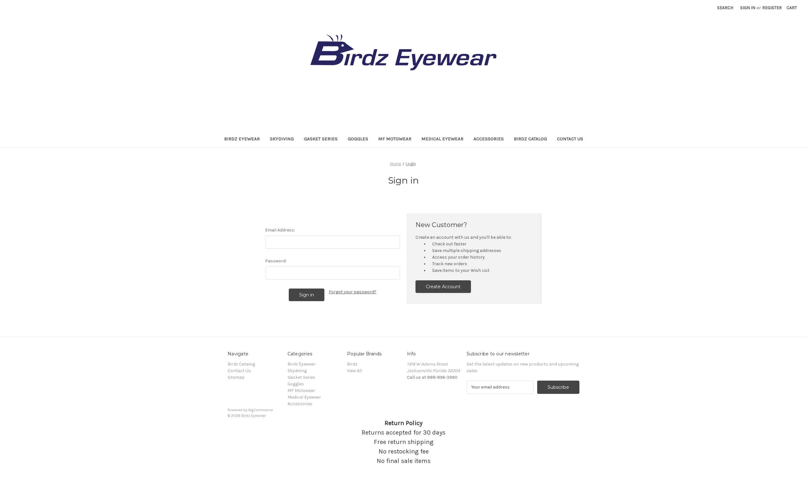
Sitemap (236, 377)
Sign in (747, 7)
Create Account (443, 286)
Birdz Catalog (530, 139)
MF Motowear (394, 139)
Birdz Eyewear (242, 139)
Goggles (358, 139)
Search (725, 7)
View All (354, 370)
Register (772, 7)
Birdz (352, 364)
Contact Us (570, 139)
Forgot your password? (352, 292)
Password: (276, 261)
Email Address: (280, 230)
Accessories (488, 139)
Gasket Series (321, 139)
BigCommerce (260, 410)
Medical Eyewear (442, 139)
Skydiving (282, 139)
